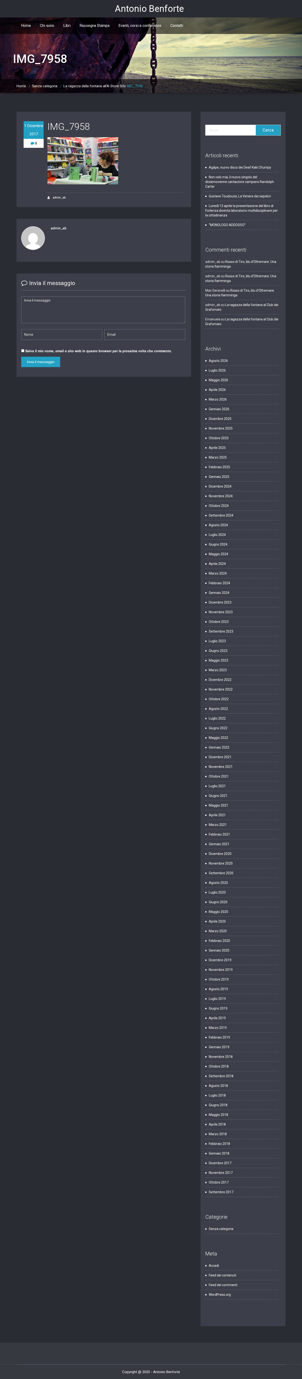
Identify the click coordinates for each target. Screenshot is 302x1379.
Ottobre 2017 (219, 1182)
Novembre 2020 (221, 863)
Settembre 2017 (221, 1192)
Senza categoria (44, 86)
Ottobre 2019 (219, 979)
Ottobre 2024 (219, 506)
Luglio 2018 (217, 1095)
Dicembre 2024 (220, 486)
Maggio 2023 (218, 660)
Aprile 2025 (217, 448)
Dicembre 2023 (220, 602)
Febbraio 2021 (219, 834)
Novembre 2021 (221, 767)
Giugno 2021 (218, 796)
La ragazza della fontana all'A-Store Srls (94, 86)
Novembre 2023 (221, 612)
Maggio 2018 (218, 1115)
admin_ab (59, 197)
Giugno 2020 (218, 902)
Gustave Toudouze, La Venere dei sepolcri (240, 196)
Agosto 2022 (218, 709)
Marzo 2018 (218, 1134)
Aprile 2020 (217, 921)
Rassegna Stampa (94, 25)
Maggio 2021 (218, 805)
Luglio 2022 (217, 718)
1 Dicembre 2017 (33, 130)
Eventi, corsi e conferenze (139, 25)
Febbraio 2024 (219, 583)
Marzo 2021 (218, 825)
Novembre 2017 (221, 1173)
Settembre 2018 (221, 1076)
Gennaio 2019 (219, 1047)
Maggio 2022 (218, 738)
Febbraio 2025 (219, 467)
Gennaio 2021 (219, 844)
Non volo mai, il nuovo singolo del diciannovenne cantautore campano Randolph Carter (239, 181)
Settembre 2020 (221, 873)
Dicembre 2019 (220, 960)
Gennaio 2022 (219, 747)
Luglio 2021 (217, 786)
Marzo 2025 (218, 457)
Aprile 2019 (217, 1018)
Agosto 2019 (218, 989)
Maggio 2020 (218, 912)
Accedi (214, 1265)
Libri (67, 25)
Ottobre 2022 (219, 699)
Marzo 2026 (218, 399)
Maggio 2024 (218, 554)
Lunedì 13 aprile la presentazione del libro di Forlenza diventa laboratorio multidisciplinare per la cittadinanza (241, 210)
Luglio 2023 (217, 641)
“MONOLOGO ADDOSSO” (227, 225)
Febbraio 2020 (219, 941)
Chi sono (47, 25)
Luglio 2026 (217, 370)
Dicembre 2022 (220, 680)
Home (26, 25)
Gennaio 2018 (219, 1153)
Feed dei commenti (223, 1285)
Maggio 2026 (218, 380)
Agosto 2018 (218, 1086)
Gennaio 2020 (219, 950)
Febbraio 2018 (219, 1144)
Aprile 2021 (217, 815)
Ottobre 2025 (219, 438)
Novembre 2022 (221, 689)
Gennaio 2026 (219, 409)
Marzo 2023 (218, 670)
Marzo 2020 (218, 931)
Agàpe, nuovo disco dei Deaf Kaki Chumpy (240, 167)
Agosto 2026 (218, 361)
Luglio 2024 (217, 535)
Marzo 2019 (218, 1028)
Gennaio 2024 (219, 593)
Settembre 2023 (221, 631)
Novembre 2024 (221, 496)
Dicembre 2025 (220, 419)
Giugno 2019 (218, 1008)
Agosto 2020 (218, 883)
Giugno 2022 (218, 728)
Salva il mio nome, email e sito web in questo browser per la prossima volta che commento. (98, 350)
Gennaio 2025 (219, 477)
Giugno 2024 (218, 544)
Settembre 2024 (221, 515)
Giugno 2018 (218, 1105)
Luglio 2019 (217, 999)
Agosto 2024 (218, 525)
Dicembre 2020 (220, 854)
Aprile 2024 (217, 564)
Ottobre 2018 (219, 1066)
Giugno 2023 (218, 651)
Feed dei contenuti (222, 1275)
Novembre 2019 (221, 970)
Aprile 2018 (217, 1124)
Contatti (176, 25)
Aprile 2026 (217, 390)
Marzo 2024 (218, 573)
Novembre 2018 (221, 1057)
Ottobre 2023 (219, 622)
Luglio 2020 (217, 892)
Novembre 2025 (221, 428)
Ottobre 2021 (219, 776)
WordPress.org (220, 1294)
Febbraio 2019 (219, 1037)
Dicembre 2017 (220, 1163)
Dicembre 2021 (220, 757)
